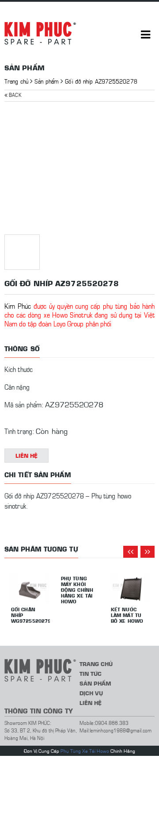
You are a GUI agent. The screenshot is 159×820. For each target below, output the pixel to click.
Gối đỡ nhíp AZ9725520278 (101, 81)
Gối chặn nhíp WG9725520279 (30, 615)
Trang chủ (16, 81)
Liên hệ (26, 455)
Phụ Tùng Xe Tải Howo (85, 751)
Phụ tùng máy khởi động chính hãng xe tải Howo (77, 589)
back (14, 94)
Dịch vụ (91, 693)
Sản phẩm (46, 81)
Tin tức (91, 673)
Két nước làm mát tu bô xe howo (127, 615)
